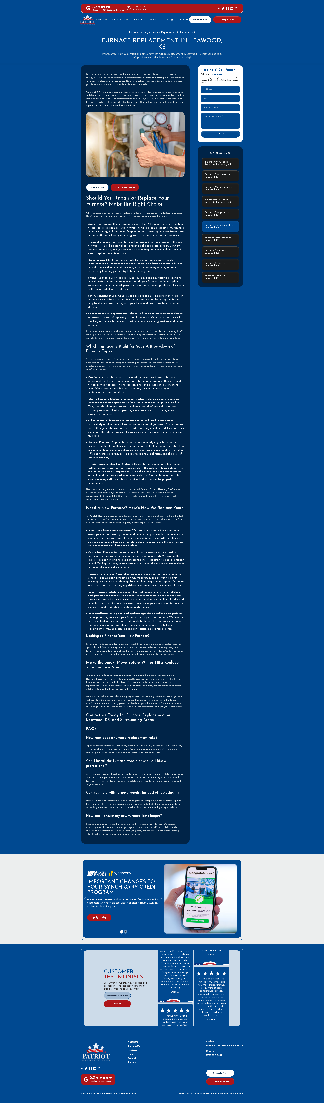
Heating (143, 32)
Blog (130, 1054)
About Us (133, 1042)
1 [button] (121, 932)
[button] (101, 19)
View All (117, 1004)
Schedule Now (200, 20)
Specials (132, 1058)
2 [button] (125, 932)
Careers (132, 1062)
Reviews (132, 1050)
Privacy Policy (185, 1093)
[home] (87, 20)
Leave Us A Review (117, 995)
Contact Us (134, 1046)
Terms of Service (201, 1093)
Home (132, 32)
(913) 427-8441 (216, 74)
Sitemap (215, 1093)
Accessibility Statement (231, 1093)
